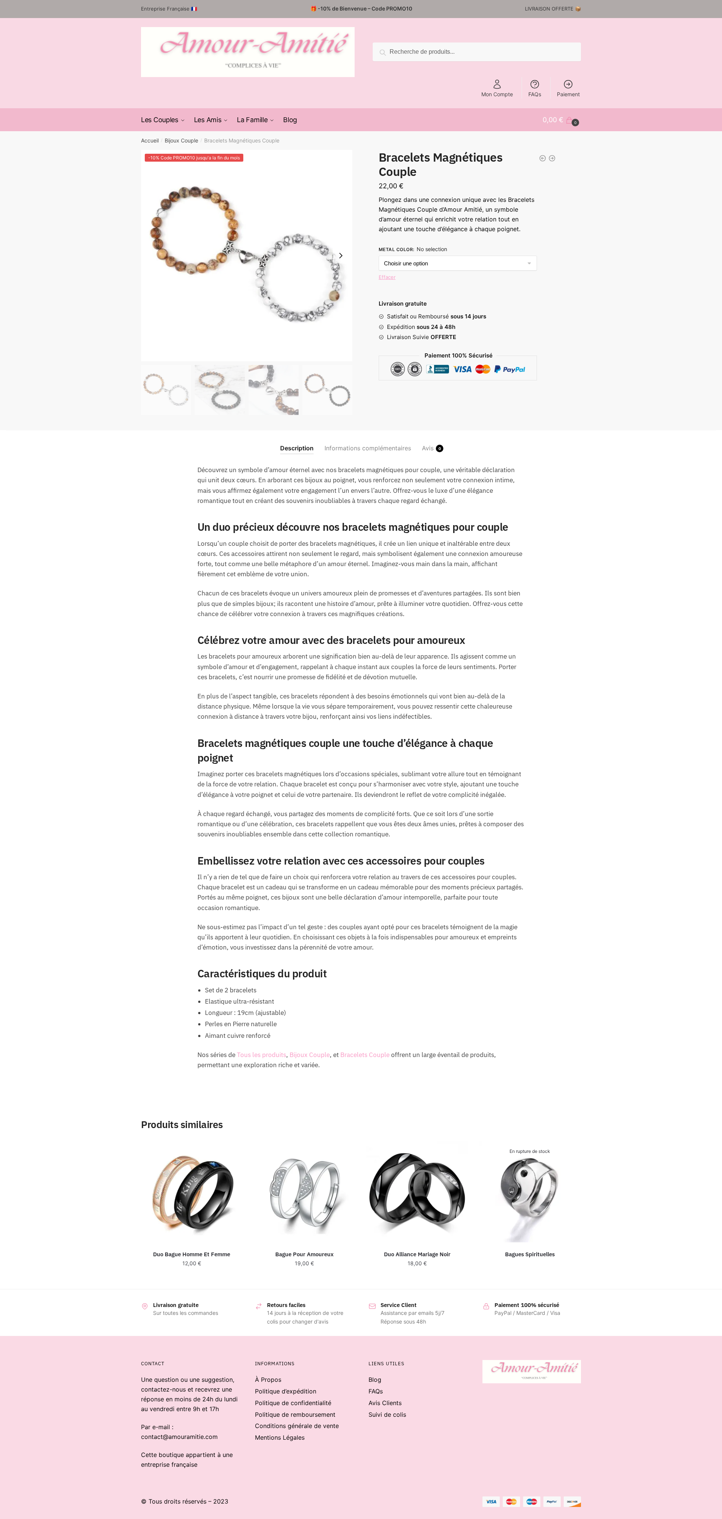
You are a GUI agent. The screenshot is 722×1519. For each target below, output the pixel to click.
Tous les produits (261, 1055)
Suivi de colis (387, 1414)
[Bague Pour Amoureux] (304, 1191)
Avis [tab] (428, 448)
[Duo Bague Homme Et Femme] (192, 1191)
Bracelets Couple (365, 1055)
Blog (375, 1379)
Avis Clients (385, 1403)
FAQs (534, 94)
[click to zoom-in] (246, 255)
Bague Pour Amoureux (304, 1254)
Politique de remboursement (295, 1414)
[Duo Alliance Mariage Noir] (417, 1191)
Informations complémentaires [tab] (368, 448)
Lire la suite (530, 1280)
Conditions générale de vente (297, 1426)
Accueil (150, 140)
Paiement (568, 94)
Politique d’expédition (285, 1391)
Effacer (387, 277)
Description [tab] (297, 448)
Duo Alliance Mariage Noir (417, 1254)
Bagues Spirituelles (530, 1254)
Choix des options (191, 1280)
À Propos (268, 1379)
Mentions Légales (280, 1437)
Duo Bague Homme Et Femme (191, 1254)
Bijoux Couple (181, 140)
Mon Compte (497, 94)
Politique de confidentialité (293, 1403)
